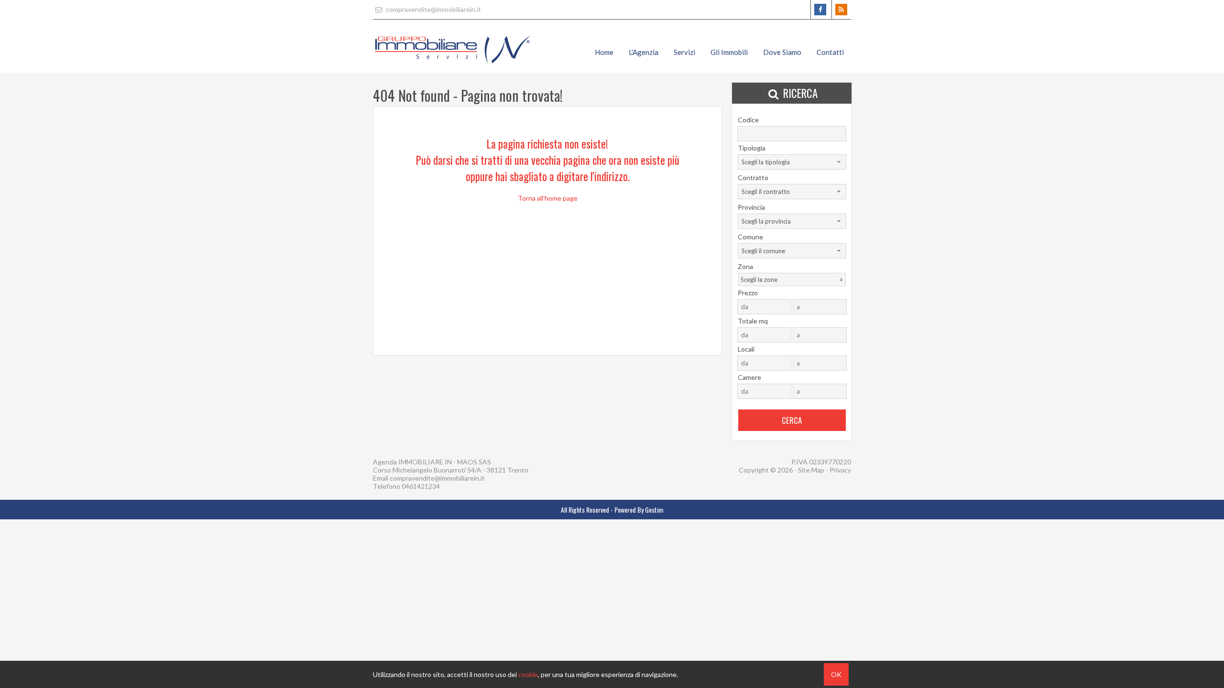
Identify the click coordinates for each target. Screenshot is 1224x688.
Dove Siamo (782, 52)
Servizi (684, 52)
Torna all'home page (548, 198)
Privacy (840, 470)
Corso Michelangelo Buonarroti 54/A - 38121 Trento (450, 470)
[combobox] (792, 162)
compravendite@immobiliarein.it (432, 9)
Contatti (830, 52)
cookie (528, 674)
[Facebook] (820, 9)
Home (604, 52)
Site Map (811, 470)
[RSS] (841, 9)
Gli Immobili (729, 52)
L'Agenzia (643, 52)
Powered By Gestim (638, 510)
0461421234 (421, 486)
